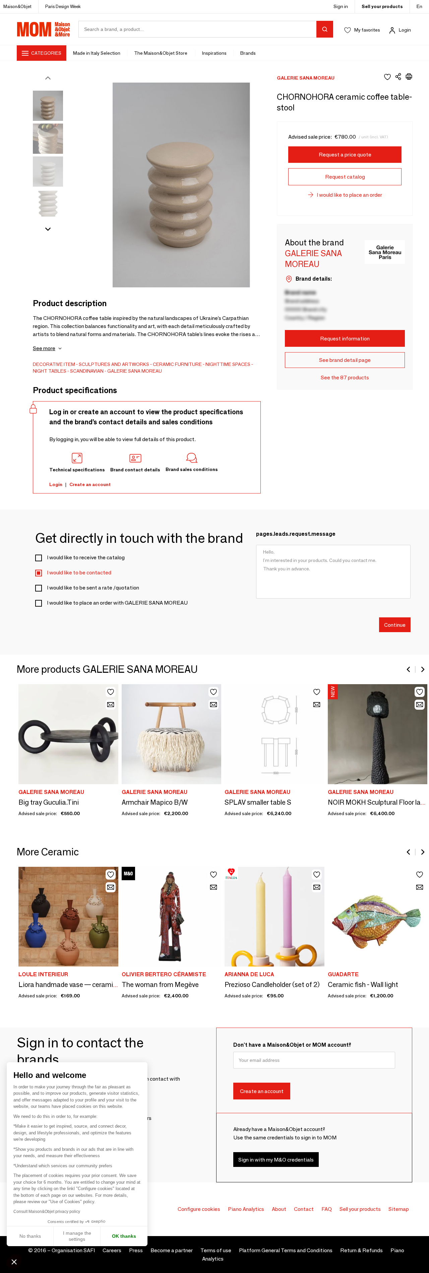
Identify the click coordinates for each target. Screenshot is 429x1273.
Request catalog (345, 177)
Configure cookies (199, 1209)
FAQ (326, 1209)
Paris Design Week (63, 6)
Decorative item (54, 364)
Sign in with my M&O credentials (276, 1159)
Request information (345, 338)
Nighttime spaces (227, 364)
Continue (395, 624)
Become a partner (171, 1250)
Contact (304, 1209)
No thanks (30, 1236)
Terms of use (215, 1250)
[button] (14, 1262)
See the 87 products (345, 377)
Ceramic (163, 364)
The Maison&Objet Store (161, 53)
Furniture (188, 364)
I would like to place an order (349, 195)
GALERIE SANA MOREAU (134, 371)
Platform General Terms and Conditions (285, 1250)
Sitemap (398, 1209)
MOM (43, 29)
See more (44, 348)
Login (405, 30)
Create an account (90, 484)
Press (136, 1250)
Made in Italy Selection (96, 53)
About (279, 1209)
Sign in (340, 6)
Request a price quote (345, 154)
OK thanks (124, 1236)
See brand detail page (345, 360)
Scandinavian (87, 371)
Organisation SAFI (73, 1250)
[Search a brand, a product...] (324, 29)
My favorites (367, 30)
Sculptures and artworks (114, 364)
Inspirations (214, 53)
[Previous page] (409, 669)
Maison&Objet (17, 6)
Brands (248, 53)
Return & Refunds (361, 1250)
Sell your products (382, 6)
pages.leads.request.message (295, 534)
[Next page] (422, 669)
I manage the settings (77, 1236)
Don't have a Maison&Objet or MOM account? (292, 1045)
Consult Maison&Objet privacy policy (46, 1211)
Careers (112, 1250)
